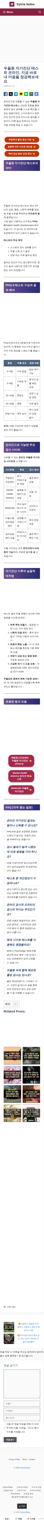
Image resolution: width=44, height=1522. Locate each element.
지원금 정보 (8, 1490)
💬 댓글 (18, 1519)
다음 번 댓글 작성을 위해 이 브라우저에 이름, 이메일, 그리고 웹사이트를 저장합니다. (22, 1428)
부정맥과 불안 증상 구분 (21, 139)
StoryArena (15, 1494)
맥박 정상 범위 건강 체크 (21, 154)
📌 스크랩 (31, 1519)
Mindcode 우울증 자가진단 (21, 789)
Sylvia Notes (25, 4)
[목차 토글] (14, 1004)
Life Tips (11, 1307)
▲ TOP (22, 1506)
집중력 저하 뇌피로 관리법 (22, 147)
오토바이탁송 (22, 1487)
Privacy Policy (14, 1459)
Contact (32, 1459)
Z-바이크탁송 (35, 1490)
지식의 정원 (36, 1487)
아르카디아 (22, 1490)
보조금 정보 (28, 1494)
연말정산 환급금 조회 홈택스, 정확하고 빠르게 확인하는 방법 (28, 1327)
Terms (24, 1459)
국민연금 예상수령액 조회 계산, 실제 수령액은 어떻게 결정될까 (29, 1338)
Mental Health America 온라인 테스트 (21, 776)
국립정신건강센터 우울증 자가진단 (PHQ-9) (21, 760)
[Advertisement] (22, 39)
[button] (39, 12)
